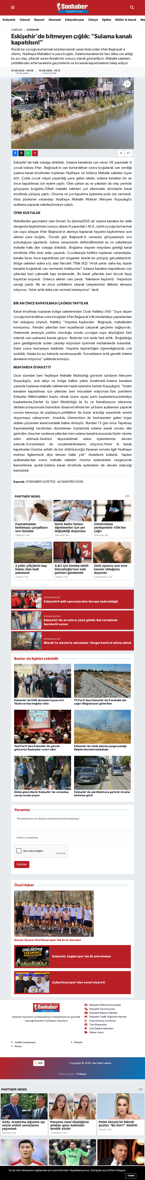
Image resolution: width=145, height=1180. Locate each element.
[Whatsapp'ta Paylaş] (28, 153)
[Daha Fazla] (35, 153)
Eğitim (106, 19)
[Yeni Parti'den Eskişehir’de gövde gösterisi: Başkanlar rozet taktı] (42, 726)
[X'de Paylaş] (21, 153)
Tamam (130, 1176)
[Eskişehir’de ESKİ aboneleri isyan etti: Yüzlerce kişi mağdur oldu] (42, 680)
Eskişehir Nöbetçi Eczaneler (105, 1005)
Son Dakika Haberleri (101, 1028)
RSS (40, 1063)
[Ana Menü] (12, 7)
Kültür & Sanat (125, 19)
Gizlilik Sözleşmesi (25, 1042)
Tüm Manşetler (98, 1024)
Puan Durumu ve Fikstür (102, 1020)
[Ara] (132, 7)
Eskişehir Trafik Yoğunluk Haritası (108, 1016)
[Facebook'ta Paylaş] (15, 153)
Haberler (16, 30)
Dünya (93, 19)
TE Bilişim (81, 1074)
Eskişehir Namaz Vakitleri (103, 1013)
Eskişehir (9, 19)
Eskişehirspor (74, 19)
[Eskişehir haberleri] (72, 8)
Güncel (25, 19)
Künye (18, 1046)
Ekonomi (55, 19)
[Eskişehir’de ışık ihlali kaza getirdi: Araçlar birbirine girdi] (102, 772)
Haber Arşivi (96, 1032)
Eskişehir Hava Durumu (102, 1009)
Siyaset (39, 19)
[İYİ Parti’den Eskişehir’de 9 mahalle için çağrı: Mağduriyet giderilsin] (102, 680)
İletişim (78, 1042)
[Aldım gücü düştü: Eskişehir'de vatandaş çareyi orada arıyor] (42, 772)
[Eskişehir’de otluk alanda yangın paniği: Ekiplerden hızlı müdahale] (102, 726)
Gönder (22, 864)
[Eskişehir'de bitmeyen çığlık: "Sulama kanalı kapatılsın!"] (72, 113)
